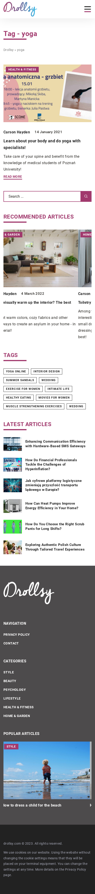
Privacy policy (16, 634)
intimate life (59, 389)
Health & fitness (18, 707)
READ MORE (12, 176)
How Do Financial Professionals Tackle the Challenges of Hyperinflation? (51, 464)
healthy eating (18, 397)
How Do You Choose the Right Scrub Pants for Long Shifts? (54, 526)
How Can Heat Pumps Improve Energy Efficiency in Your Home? (51, 505)
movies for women (54, 397)
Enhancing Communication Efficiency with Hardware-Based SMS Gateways (55, 443)
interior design (46, 371)
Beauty (9, 681)
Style (8, 672)
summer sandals (20, 380)
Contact (11, 643)
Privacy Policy (75, 869)
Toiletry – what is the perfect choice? (35, 302)
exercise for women (23, 389)
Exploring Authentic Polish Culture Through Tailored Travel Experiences (55, 547)
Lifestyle (12, 698)
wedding (49, 380)
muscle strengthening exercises (34, 406)
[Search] (86, 196)
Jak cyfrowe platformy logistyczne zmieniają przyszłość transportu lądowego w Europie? (53, 485)
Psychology (14, 690)
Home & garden (16, 716)
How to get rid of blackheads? (29, 805)
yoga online (16, 371)
